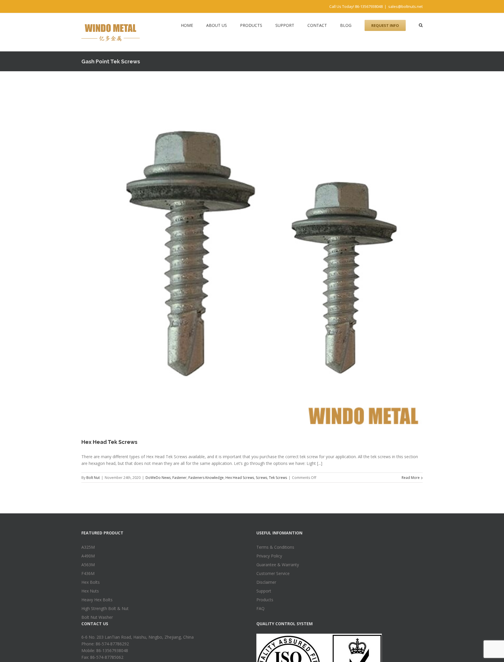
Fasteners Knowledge (206, 477)
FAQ (260, 608)
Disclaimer (266, 582)
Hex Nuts (90, 591)
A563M (88, 564)
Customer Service (273, 573)
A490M (88, 556)
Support (263, 591)
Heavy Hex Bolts (97, 599)
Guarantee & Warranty (277, 564)
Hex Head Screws (239, 477)
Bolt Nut (93, 477)
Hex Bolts (90, 582)
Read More (411, 477)
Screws (261, 477)
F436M (87, 573)
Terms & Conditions (275, 547)
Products (264, 599)
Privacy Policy (269, 556)
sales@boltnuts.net (405, 6)
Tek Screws (278, 477)
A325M (88, 547)
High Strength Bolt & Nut (105, 608)
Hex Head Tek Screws (109, 442)
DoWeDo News (158, 477)
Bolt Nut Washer (97, 617)
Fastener (179, 477)
